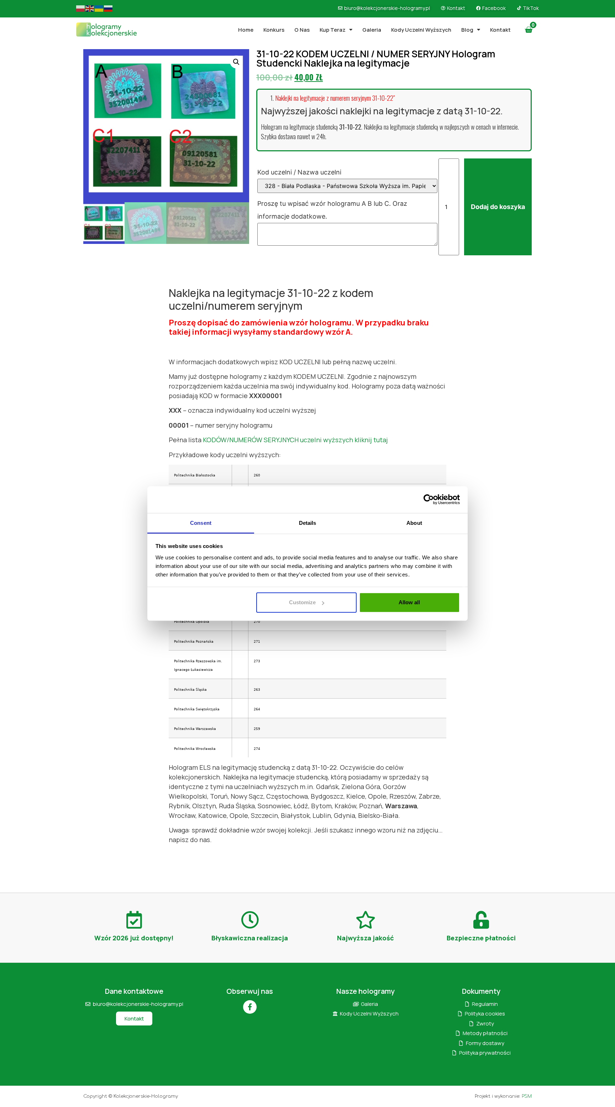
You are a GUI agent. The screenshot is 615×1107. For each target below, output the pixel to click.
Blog (467, 29)
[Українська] (99, 8)
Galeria (371, 29)
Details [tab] (307, 522)
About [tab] (414, 522)
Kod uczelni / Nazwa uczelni (300, 172)
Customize (302, 602)
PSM (527, 1096)
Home (245, 29)
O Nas (302, 29)
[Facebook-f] (250, 1007)
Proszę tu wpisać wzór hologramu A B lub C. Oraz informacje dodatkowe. (332, 210)
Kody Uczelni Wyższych (421, 29)
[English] (90, 8)
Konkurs (273, 29)
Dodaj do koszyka (498, 206)
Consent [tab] (200, 522)
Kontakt (500, 29)
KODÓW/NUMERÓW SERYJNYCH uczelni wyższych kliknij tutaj (295, 439)
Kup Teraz (333, 29)
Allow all (409, 602)
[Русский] (108, 8)
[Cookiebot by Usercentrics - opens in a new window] (429, 499)
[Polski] (80, 8)
